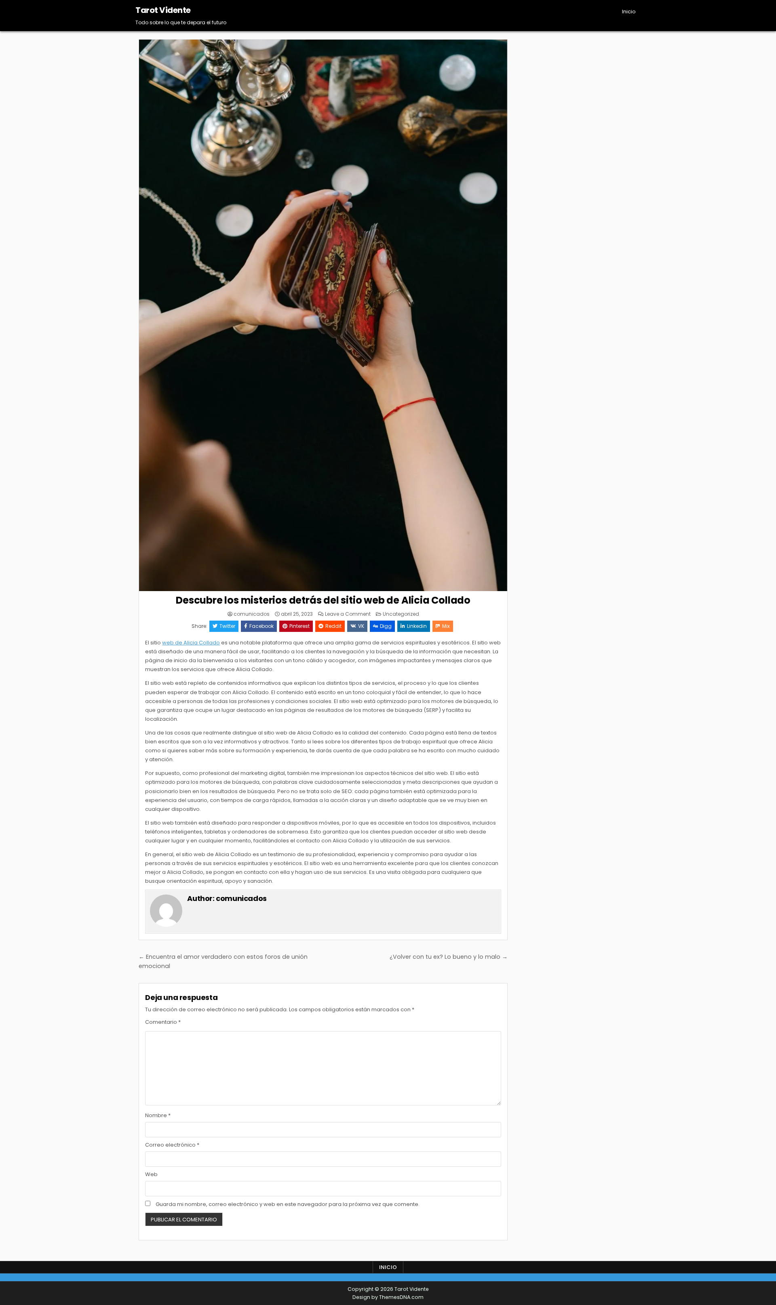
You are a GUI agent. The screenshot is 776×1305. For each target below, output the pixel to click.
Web (151, 1174)
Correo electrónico (172, 1145)
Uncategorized (401, 613)
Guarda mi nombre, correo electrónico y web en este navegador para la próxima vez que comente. (288, 1204)
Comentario (163, 1022)
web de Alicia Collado (191, 642)
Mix (446, 626)
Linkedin (417, 626)
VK (361, 626)
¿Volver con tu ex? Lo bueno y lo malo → (449, 957)
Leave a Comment (348, 614)
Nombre (158, 1115)
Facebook (261, 626)
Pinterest (299, 626)
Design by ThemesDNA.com (388, 1297)
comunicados (252, 614)
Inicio (629, 11)
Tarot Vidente (163, 10)
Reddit (333, 626)
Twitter (227, 626)
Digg (386, 626)
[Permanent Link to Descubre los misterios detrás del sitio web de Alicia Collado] (323, 315)
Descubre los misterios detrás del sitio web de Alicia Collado (323, 600)
